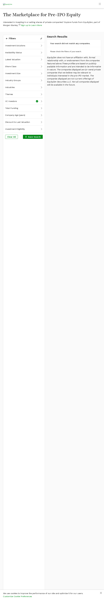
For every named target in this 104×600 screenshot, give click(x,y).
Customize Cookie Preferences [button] (17, 596)
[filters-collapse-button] (41, 38)
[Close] (101, 593)
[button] (24, 45)
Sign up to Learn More (31, 25)
